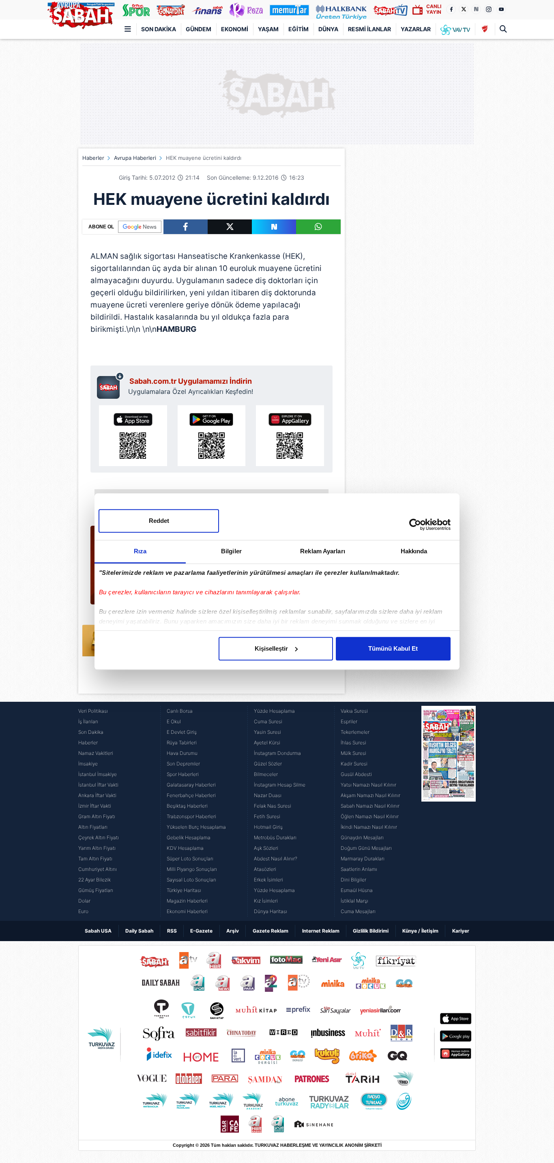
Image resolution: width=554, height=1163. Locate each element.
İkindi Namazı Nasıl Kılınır (369, 827)
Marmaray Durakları (362, 859)
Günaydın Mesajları (362, 837)
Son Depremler (183, 764)
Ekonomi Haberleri (187, 911)
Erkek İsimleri (268, 880)
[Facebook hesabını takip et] (451, 9)
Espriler (349, 721)
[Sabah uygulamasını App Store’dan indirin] (133, 435)
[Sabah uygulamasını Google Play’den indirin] (212, 435)
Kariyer (460, 931)
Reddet (159, 520)
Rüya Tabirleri (182, 743)
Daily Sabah (139, 931)
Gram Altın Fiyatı (96, 816)
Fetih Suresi (267, 816)
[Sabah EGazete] (448, 811)
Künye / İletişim (420, 931)
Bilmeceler (266, 774)
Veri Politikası (93, 711)
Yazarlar (416, 29)
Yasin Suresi (267, 732)
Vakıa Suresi (354, 711)
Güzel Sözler (268, 764)
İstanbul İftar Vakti (98, 785)
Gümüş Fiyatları (95, 890)
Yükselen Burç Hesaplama (196, 827)
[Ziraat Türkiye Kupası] (485, 29)
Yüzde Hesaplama (274, 711)
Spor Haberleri (183, 774)
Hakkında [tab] (414, 551)
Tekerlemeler (355, 732)
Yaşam (268, 29)
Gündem (198, 29)
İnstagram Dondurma (277, 753)
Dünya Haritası (270, 911)
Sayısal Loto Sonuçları (191, 880)
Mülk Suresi (353, 753)
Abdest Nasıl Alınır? (275, 859)
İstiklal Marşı (354, 901)
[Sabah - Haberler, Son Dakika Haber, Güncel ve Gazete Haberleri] (80, 14)
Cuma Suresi (268, 721)
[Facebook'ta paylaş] (185, 226)
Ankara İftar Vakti (97, 795)
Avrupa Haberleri (135, 158)
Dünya (328, 29)
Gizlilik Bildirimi (371, 931)
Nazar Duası (267, 795)
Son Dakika (158, 29)
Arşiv (232, 931)
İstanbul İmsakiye (97, 774)
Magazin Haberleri (187, 901)
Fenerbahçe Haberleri (191, 795)
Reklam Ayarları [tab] (322, 551)
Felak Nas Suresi (272, 806)
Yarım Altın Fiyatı (97, 848)
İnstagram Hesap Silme (279, 785)
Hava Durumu (182, 753)
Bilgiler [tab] (231, 551)
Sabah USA (98, 931)
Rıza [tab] (140, 551)
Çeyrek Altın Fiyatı (98, 837)
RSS (172, 931)
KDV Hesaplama (185, 848)
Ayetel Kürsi (267, 743)
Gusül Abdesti (356, 774)
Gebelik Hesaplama (188, 837)
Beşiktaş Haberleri (187, 806)
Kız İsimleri (266, 901)
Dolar (84, 901)
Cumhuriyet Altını (97, 869)
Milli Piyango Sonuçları (192, 869)
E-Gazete (201, 931)
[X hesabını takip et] (463, 9)
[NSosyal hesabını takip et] (476, 9)
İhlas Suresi (353, 743)
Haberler (93, 158)
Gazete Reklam (270, 931)
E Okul (174, 721)
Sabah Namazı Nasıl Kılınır (370, 806)
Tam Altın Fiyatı (95, 859)
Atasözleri (265, 869)
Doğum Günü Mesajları (366, 848)
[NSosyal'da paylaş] (274, 226)
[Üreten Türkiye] (341, 9)
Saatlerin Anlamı (359, 869)
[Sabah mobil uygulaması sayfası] (110, 385)
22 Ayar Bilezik (94, 880)
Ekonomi (234, 29)
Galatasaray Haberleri (191, 785)
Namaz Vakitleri (95, 753)
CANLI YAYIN (433, 9)
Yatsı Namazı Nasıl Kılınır (368, 785)
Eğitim (298, 29)
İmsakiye (88, 764)
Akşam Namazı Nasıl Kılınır (370, 795)
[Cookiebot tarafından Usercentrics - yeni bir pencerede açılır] (415, 524)
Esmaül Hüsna (357, 890)
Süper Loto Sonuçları (190, 859)
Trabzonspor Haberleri (191, 816)
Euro (83, 911)
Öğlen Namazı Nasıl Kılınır (370, 816)
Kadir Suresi (354, 764)
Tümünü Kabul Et (393, 648)
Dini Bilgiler (353, 880)
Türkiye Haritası (184, 890)
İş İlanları (88, 721)
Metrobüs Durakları (275, 837)
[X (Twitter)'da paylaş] (230, 226)
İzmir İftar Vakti (94, 806)
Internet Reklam (320, 931)
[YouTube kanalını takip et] (501, 9)
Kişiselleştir (271, 648)
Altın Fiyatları (92, 827)
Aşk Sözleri (266, 848)
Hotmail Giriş (268, 827)
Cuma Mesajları (358, 911)
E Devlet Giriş (182, 732)
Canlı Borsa (180, 711)
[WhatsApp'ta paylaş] (318, 226)
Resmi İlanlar (369, 29)
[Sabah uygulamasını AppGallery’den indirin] (290, 435)
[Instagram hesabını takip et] (489, 9)
